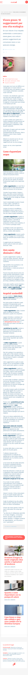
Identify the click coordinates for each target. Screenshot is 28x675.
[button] (14, 537)
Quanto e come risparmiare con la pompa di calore (12, 595)
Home (2, 12)
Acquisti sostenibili (10, 83)
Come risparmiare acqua (11, 79)
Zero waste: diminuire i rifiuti (12, 81)
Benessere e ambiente (8, 12)
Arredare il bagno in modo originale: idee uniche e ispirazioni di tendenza (13, 560)
